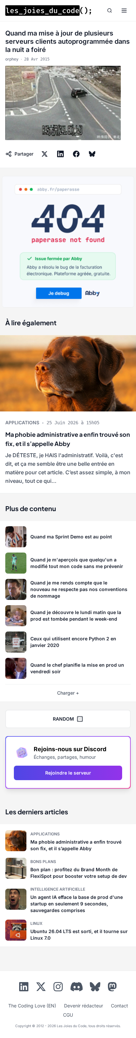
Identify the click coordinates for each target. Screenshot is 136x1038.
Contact (119, 1005)
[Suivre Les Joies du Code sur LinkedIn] (23, 988)
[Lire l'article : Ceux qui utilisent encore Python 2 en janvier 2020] (68, 642)
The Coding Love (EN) (32, 1005)
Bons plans (43, 861)
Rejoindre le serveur (68, 773)
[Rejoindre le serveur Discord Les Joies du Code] (76, 986)
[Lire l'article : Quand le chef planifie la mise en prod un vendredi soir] (68, 668)
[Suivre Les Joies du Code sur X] (41, 988)
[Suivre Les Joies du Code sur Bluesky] (95, 988)
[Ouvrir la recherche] (109, 10)
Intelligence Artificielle (57, 889)
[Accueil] (48, 10)
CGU (68, 1015)
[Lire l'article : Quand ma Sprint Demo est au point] (68, 536)
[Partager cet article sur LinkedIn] (60, 154)
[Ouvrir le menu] (124, 10)
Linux (36, 923)
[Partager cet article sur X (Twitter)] (45, 154)
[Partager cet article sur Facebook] (76, 154)
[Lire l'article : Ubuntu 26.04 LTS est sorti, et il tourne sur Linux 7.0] (68, 930)
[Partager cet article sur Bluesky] (92, 154)
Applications (22, 422)
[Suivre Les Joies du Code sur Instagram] (58, 988)
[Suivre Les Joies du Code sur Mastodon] (112, 988)
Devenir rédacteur (83, 1005)
